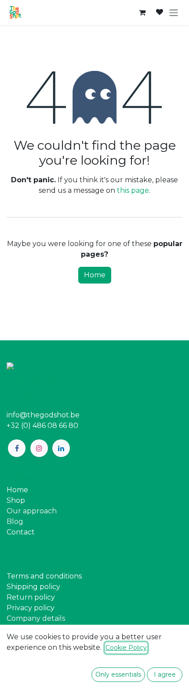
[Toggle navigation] (173, 13)
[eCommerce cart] (142, 12)
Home (94, 275)
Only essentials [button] (118, 674)
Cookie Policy (126, 648)
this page (133, 190)
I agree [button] (165, 674)
